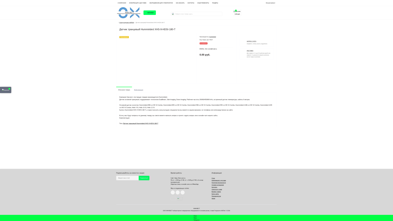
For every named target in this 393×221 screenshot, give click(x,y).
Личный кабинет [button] (270, 3)
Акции (213, 198)
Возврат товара (216, 191)
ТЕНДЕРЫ (215, 3)
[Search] (173, 14)
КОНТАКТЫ (191, 3)
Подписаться (144, 178)
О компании (122, 3)
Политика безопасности (219, 182)
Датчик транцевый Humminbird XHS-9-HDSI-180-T (140, 123)
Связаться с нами (217, 189)
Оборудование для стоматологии (161, 3)
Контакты (214, 187)
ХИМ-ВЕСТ (196, 208)
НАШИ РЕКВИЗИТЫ (203, 3)
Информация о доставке (137, 3)
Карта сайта (215, 194)
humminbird (212, 37)
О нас (213, 178)
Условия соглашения (218, 185)
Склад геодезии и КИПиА (126, 22)
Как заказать (180, 3)
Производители (216, 196)
